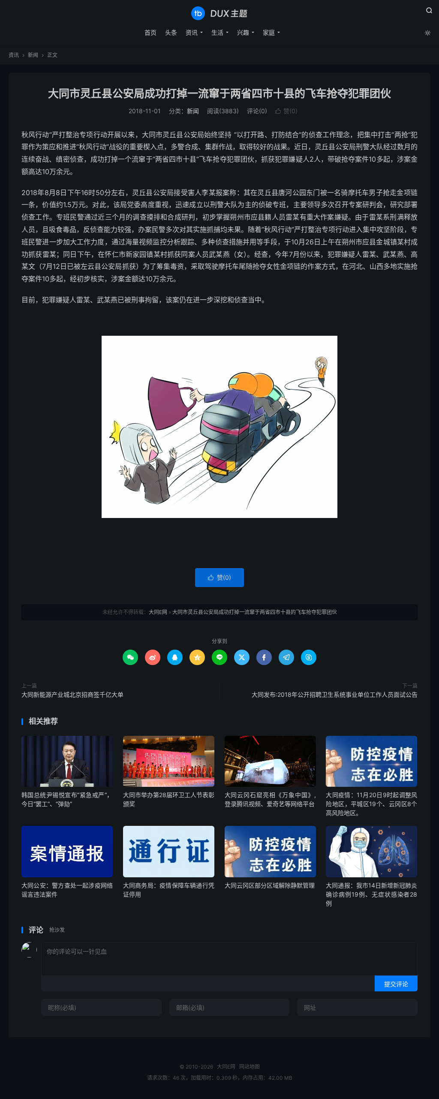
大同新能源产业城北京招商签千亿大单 (72, 694)
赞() (286, 110)
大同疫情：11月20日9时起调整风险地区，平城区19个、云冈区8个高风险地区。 (371, 803)
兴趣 (243, 32)
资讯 (192, 32)
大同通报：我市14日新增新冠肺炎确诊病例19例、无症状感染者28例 (371, 894)
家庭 (269, 32)
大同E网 (219, 13)
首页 (150, 32)
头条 (171, 32)
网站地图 (249, 1066)
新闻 (33, 55)
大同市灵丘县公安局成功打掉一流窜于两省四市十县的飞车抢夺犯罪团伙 (219, 93)
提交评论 (396, 984)
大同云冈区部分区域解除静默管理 (270, 885)
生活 (217, 32)
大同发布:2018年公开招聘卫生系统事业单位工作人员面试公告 (335, 694)
